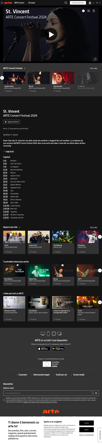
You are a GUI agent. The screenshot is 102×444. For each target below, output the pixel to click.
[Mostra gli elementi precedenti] (2, 78)
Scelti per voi (61, 374)
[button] (66, 2)
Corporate (22, 374)
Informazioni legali (41, 374)
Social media (78, 374)
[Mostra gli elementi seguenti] (100, 237)
